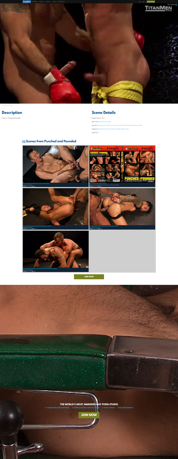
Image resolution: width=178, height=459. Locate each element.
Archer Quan (100, 125)
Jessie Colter (122, 125)
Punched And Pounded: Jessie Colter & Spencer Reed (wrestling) (40, 268)
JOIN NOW (150, 2)
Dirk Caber (107, 125)
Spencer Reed (138, 125)
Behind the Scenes (103, 129)
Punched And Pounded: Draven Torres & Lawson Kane (104, 226)
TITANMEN (34, 1)
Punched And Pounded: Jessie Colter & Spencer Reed (37, 226)
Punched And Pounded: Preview (98, 183)
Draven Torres (114, 125)
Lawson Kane (130, 125)
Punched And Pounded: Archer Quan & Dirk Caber (36, 183)
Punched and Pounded (105, 122)
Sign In (143, 1)
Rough (122, 129)
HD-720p (111, 129)
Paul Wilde (117, 129)
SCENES (48, 1)
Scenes (127, 129)
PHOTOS (54, 1)
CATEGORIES (61, 1)
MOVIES (41, 1)
